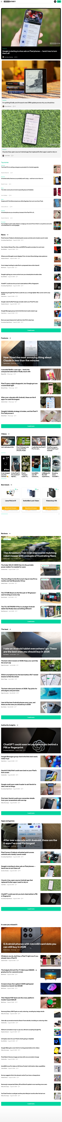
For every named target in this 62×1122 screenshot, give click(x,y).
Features (4, 338)
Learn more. (44, 7)
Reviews (4, 534)
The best (4, 629)
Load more (31, 330)
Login (59, 1)
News (3, 235)
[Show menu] (1, 1)
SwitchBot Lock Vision (31, 501)
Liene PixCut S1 (10, 501)
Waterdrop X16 (51, 501)
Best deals (5, 485)
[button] (31, 1)
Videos (4, 434)
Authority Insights (8, 725)
